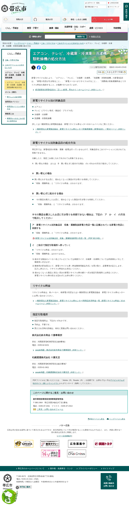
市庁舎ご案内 (25, 487)
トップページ (19, 43)
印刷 (99, 72)
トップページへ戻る (117, 419)
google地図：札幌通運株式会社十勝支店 (58, 372)
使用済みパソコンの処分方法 (16, 108)
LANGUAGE (114, 3)
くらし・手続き (12, 28)
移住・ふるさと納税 (79, 19)
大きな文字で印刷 (115, 72)
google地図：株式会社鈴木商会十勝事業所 (59, 350)
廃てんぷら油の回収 (14, 97)
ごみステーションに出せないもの (70, 43)
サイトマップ (114, 7)
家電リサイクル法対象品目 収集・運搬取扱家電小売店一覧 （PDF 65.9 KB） (68, 238)
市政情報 (117, 28)
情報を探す (37, 36)
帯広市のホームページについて (31, 468)
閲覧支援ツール (92, 7)
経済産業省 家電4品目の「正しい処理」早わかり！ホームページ (68, 90)
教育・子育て (33, 28)
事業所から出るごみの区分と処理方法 (16, 120)
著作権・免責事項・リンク (61, 468)
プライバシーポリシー (87, 468)
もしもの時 (108, 19)
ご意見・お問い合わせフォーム (50, 409)
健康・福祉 (54, 28)
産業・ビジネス (96, 28)
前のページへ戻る (97, 419)
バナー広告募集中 (64, 436)
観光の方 (49, 19)
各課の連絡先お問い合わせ (109, 484)
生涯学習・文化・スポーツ (75, 28)
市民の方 (19, 19)
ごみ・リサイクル (48, 43)
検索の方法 (96, 36)
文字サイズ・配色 (93, 3)
